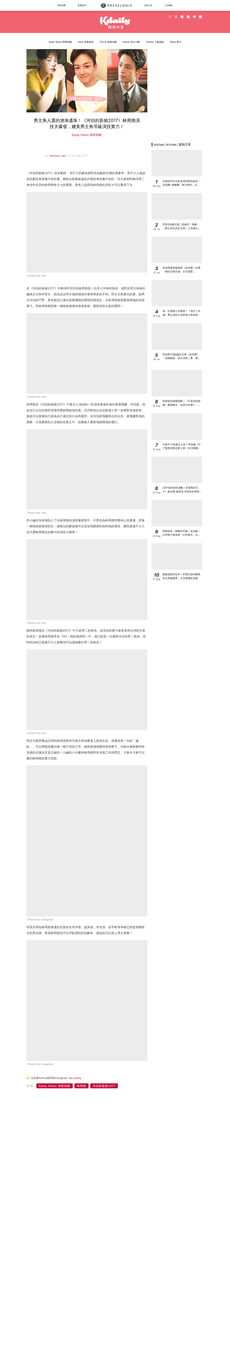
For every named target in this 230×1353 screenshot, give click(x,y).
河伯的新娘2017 (104, 1086)
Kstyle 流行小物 (131, 41)
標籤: (30, 1086)
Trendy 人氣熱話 (155, 41)
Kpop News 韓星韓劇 (60, 41)
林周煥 (81, 1086)
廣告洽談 (148, 5)
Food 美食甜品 (86, 41)
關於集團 (62, 5)
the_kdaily (75, 1078)
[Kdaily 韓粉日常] (115, 22)
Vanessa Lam (58, 155)
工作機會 (169, 5)
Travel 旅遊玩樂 (108, 41)
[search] (170, 16)
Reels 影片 (176, 41)
